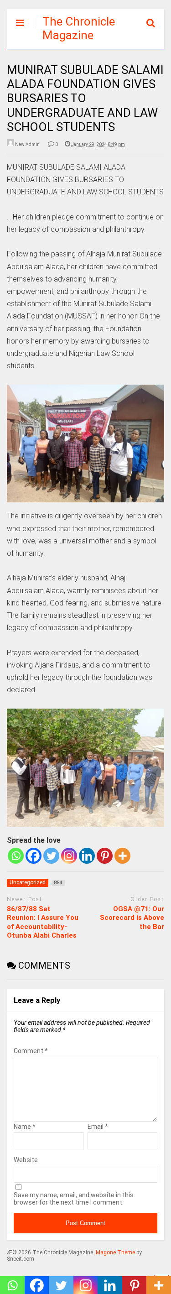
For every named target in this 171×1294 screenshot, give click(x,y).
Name (25, 1126)
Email (98, 1126)
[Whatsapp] (16, 856)
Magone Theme (115, 1252)
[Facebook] (33, 856)
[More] (122, 856)
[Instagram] (69, 856)
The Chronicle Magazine (78, 28)
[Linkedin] (87, 856)
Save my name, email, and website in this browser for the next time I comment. (74, 1198)
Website (26, 1160)
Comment (31, 1050)
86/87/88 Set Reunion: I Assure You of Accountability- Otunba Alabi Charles (42, 922)
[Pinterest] (105, 856)
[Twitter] (51, 856)
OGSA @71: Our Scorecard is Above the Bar (132, 918)
